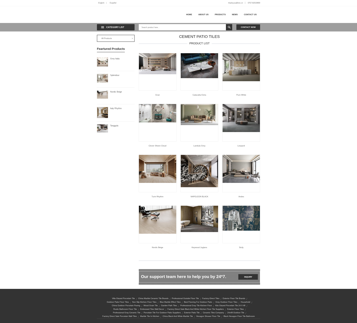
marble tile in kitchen (149, 316)
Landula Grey (199, 146)
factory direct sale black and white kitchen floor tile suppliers (195, 309)
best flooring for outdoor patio (198, 302)
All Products (117, 38)
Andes (241, 196)
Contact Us (250, 14)
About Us (203, 14)
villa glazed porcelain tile (123, 298)
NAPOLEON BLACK (199, 196)
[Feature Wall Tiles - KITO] (157, 169)
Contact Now (248, 27)
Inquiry (248, 277)
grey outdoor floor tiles (226, 302)
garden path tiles (169, 305)
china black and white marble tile (178, 316)
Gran (157, 95)
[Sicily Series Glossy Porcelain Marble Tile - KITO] (241, 218)
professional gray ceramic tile (126, 312)
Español (113, 3)
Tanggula (114, 125)
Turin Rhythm (157, 196)
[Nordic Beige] (102, 94)
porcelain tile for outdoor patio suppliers (162, 312)
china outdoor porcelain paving (126, 305)
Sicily (241, 247)
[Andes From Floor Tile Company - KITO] (241, 169)
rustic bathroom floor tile (125, 309)
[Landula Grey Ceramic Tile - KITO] (199, 114)
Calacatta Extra (199, 95)
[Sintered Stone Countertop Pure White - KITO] (241, 67)
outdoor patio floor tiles (118, 302)
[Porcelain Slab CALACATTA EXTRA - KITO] (199, 65)
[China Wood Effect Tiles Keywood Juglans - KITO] (199, 219)
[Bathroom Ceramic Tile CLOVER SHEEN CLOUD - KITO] (157, 113)
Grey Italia (115, 58)
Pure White (241, 95)
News (235, 14)
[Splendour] (102, 78)
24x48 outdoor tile (235, 312)
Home (189, 14)
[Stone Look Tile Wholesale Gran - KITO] (157, 63)
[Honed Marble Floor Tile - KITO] (157, 219)
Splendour (114, 75)
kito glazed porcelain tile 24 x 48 (230, 305)
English (101, 3)
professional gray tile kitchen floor (196, 305)
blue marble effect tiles (170, 302)
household (245, 302)
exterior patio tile (192, 312)
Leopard (241, 146)
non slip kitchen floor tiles (144, 302)
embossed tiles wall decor (152, 309)
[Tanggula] (102, 128)
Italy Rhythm (116, 108)
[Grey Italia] (102, 62)
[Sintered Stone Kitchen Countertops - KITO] (199, 171)
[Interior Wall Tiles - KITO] (241, 118)
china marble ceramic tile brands (153, 298)
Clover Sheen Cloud (157, 146)
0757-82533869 (254, 3)
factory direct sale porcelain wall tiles (119, 316)
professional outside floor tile (185, 298)
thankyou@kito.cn (235, 3)
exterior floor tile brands (234, 298)
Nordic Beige (116, 92)
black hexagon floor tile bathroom (239, 316)
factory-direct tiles (210, 298)
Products (220, 14)
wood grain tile (150, 305)
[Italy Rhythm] (102, 112)
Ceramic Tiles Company (213, 312)
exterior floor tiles (235, 309)
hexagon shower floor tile (208, 316)
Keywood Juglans (199, 247)
